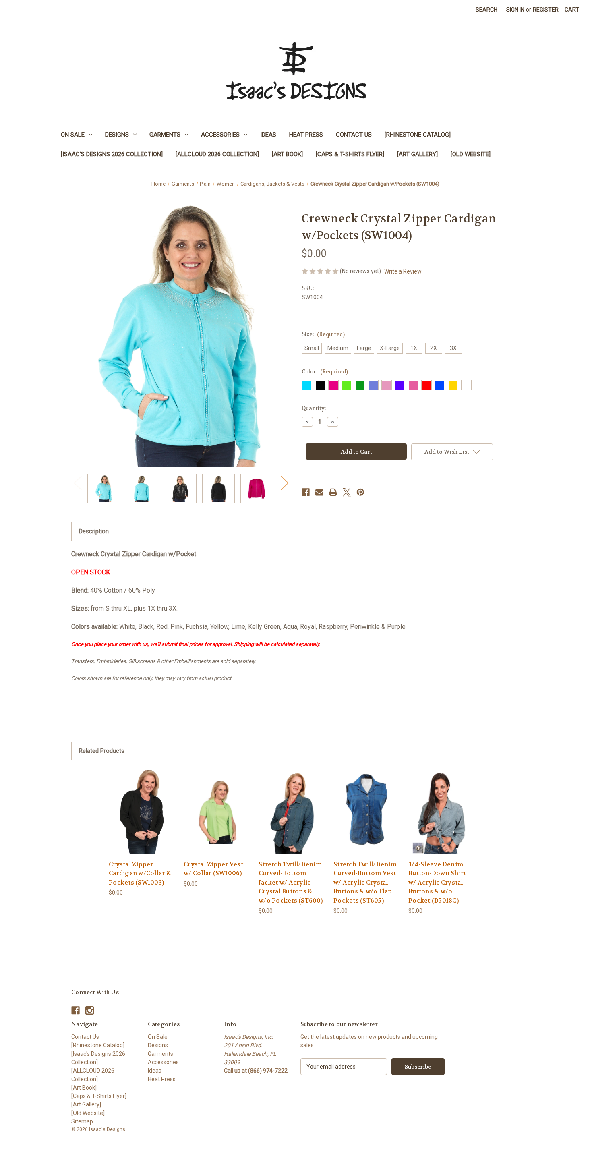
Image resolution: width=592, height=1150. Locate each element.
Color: (325, 371)
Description (94, 531)
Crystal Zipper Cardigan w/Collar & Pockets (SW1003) (140, 873)
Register (546, 9)
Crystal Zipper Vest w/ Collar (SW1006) (213, 869)
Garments (164, 134)
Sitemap (82, 1121)
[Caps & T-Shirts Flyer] (350, 154)
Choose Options (142, 819)
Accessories (220, 134)
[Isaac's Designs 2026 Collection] (112, 154)
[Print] (333, 492)
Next (284, 482)
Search (486, 9)
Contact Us (354, 134)
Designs (117, 134)
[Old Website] (471, 154)
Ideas (268, 134)
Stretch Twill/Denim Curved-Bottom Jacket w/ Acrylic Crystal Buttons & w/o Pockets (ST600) (291, 882)
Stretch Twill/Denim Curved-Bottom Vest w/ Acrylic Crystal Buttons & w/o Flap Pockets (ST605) (365, 882)
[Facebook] (306, 492)
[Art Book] (287, 154)
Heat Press (306, 134)
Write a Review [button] (403, 271)
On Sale (73, 134)
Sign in (515, 9)
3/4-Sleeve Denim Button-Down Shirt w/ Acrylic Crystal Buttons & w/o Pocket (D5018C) (437, 882)
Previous (77, 482)
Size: (323, 334)
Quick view (136, 805)
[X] (347, 492)
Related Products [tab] (101, 750)
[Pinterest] (360, 492)
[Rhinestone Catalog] (418, 134)
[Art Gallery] (417, 154)
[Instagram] (89, 1010)
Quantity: (314, 408)
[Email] (319, 492)
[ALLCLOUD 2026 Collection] (217, 154)
